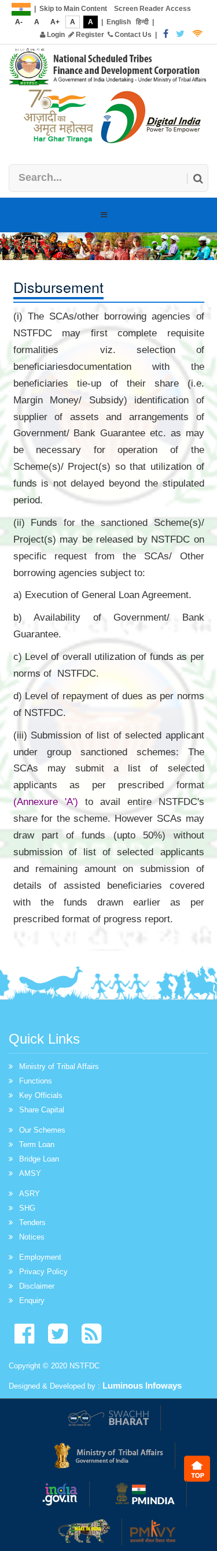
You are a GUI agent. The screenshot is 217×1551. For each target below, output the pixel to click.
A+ (55, 22)
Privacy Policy (43, 1271)
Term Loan (36, 1144)
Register (89, 35)
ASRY (29, 1193)
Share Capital (41, 1109)
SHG (27, 1208)
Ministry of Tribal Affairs (59, 1066)
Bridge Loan (39, 1159)
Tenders (32, 1222)
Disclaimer (36, 1286)
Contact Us (132, 35)
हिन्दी (142, 22)
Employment (40, 1257)
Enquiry (32, 1300)
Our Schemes (42, 1130)
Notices (32, 1237)
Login (55, 35)
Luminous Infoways (142, 1385)
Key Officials (40, 1095)
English (118, 22)
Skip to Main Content (73, 9)
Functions (35, 1081)
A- (19, 22)
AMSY (30, 1173)
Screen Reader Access (152, 9)
